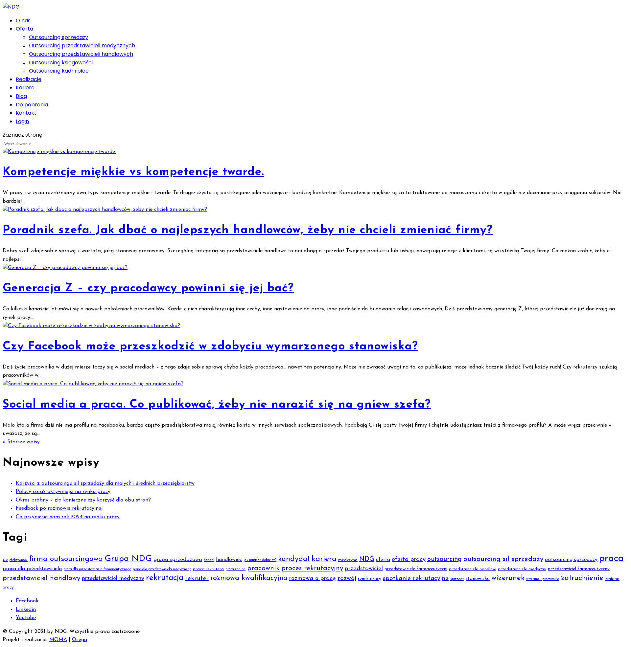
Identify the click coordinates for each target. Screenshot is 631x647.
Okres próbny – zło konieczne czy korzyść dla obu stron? (83, 500)
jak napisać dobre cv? (260, 560)
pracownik (263, 568)
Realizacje (28, 79)
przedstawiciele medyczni (522, 569)
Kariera (25, 87)
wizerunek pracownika (542, 579)
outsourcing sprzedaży (571, 559)
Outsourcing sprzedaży (58, 37)
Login (22, 121)
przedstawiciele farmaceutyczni (416, 569)
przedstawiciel (364, 569)
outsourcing (444, 559)
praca (611, 558)
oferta (383, 559)
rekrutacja (164, 578)
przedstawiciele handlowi (472, 569)
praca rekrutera (208, 569)
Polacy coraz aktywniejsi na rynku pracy (63, 491)
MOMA (58, 639)
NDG (366, 559)
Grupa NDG (128, 558)
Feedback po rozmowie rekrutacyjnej (59, 508)
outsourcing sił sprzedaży (503, 559)
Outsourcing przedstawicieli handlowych (81, 54)
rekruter (197, 578)
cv (5, 559)
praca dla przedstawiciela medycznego (162, 569)
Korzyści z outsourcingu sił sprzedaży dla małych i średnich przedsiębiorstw (105, 483)
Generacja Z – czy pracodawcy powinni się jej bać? (148, 288)
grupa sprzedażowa (177, 559)
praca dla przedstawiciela (32, 569)
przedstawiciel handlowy (41, 578)
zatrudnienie (582, 578)
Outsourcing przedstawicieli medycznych (82, 45)
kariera (324, 559)
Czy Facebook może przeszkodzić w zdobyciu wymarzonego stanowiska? (210, 346)
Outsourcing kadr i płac (59, 71)
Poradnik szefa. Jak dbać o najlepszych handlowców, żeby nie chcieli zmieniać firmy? (248, 230)
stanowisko (478, 578)
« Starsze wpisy (21, 442)
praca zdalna (235, 569)
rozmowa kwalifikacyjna (249, 578)
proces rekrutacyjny (312, 568)
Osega (79, 639)
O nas (23, 20)
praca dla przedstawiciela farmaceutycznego (97, 569)
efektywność (19, 560)
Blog (21, 96)
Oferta (24, 29)
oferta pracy (409, 559)
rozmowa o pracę (312, 578)
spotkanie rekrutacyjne (416, 578)
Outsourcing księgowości (61, 62)
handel (209, 560)
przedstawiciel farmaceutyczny (579, 569)
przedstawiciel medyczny (113, 578)
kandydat (294, 559)
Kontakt (26, 113)
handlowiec (229, 559)
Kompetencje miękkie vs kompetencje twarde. (133, 172)
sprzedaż (457, 579)
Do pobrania (32, 104)
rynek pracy (369, 579)
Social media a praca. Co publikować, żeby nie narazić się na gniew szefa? (217, 405)
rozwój (347, 578)
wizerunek (508, 578)
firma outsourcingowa (66, 559)
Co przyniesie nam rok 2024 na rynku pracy (68, 517)
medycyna (348, 560)
